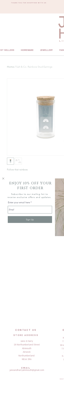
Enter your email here (19, 202)
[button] (3, 178)
